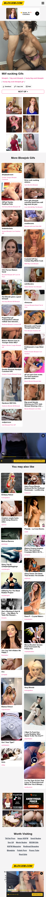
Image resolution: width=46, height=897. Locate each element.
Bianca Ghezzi (7, 707)
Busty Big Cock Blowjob (35, 78)
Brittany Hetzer (7, 495)
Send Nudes (35, 838)
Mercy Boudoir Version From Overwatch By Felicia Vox (33, 647)
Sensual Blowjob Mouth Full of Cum (33, 306)
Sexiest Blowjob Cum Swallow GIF (11, 232)
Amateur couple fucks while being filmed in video (10, 520)
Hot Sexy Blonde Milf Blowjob (11, 301)
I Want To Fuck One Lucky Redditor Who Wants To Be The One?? (33, 734)
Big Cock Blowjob (16, 78)
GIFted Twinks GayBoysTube (7, 203)
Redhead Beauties (31, 846)
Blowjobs (11, 850)
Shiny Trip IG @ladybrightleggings (9, 565)
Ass (2, 672)
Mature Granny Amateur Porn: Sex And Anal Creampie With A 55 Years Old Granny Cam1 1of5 (34, 550)
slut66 (26, 532)
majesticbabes (5, 709)
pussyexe (27, 555)
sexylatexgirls (5, 569)
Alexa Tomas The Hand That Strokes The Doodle (34, 574)
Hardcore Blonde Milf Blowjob (11, 406)
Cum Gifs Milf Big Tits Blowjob (33, 207)
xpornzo (3, 525)
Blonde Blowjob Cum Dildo (32, 409)
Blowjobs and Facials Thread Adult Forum (32, 327)
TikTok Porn (10, 838)
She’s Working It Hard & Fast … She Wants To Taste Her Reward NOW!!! (10, 613)
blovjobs (4, 618)
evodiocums (29, 223)
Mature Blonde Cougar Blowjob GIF (11, 346)
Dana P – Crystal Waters (33, 616)
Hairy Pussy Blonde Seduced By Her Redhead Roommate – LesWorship (34, 488)
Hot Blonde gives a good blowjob (11, 298)
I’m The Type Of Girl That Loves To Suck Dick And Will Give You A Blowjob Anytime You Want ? (34, 782)
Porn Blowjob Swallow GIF (32, 331)
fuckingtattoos (5, 497)
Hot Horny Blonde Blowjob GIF (11, 207)
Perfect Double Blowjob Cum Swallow (33, 353)
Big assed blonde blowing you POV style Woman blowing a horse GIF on (33, 404)
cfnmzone (28, 302)
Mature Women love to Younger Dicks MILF (10, 341)
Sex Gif (11, 842)
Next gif (23, 92)
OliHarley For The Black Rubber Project (10, 592)
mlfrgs (3, 765)
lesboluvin (27, 493)
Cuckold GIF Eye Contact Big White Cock (33, 260)
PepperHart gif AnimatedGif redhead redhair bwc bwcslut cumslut (10, 319)
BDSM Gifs (33, 842)
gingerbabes (28, 739)
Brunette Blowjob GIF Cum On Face (11, 276)
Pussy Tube (34, 850)
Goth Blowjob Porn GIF (9, 425)
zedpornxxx (6, 422)
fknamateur (4, 655)
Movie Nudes (21, 842)
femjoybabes (28, 619)
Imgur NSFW (23, 838)
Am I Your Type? (7, 742)
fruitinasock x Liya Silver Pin (34, 348)
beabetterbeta (7, 228)
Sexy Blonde (29, 687)
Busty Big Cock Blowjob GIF (13, 82)
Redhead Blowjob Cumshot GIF (11, 324)
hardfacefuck (28, 787)
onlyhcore (27, 578)
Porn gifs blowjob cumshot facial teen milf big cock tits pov (33, 202)
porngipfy (4, 674)
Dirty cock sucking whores (31, 181)
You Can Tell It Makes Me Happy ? (11, 651)
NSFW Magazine (14, 846)
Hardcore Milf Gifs (9, 403)
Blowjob (5, 78)
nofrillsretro (29, 284)
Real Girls (23, 854)
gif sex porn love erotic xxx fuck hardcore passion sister (33, 376)
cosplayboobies (29, 651)
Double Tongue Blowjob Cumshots (9, 178)
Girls (3, 762)
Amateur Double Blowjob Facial (11, 374)
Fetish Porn (22, 850)
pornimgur (4, 544)
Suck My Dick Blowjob (31, 185)
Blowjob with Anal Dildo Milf (32, 226)
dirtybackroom (7, 175)
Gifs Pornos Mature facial (9, 271)
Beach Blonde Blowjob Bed (32, 381)
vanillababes (5, 745)
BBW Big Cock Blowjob (31, 264)
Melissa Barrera (7, 541)
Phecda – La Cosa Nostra (34, 529)
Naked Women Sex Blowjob (32, 287)
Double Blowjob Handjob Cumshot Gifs (11, 370)
